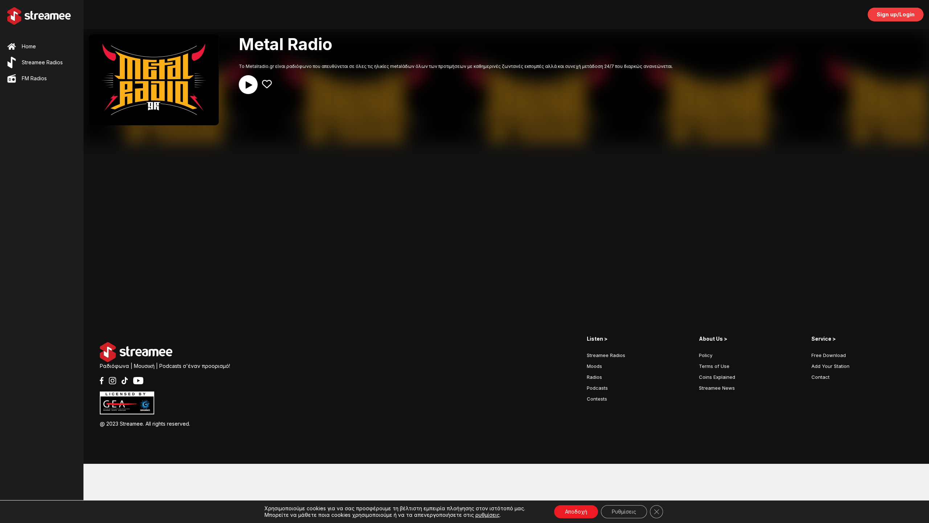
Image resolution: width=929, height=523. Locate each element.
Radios (594, 377)
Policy (705, 355)
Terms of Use (714, 366)
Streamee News (717, 388)
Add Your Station (830, 366)
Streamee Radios (606, 355)
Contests (597, 399)
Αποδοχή (576, 511)
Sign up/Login (895, 14)
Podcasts (597, 388)
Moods (594, 366)
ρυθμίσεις (487, 515)
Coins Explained (717, 377)
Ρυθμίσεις (624, 511)
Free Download (828, 355)
